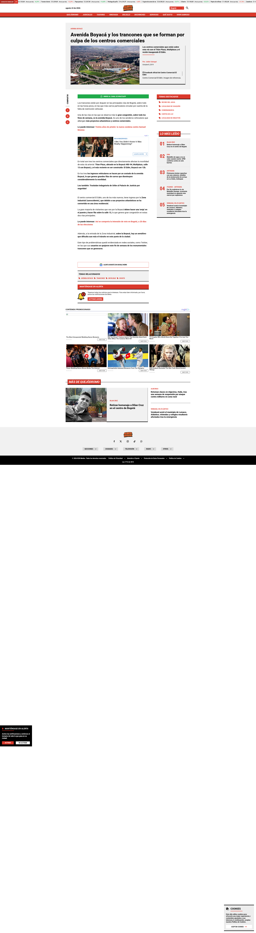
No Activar (23, 743)
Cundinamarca (168, 110)
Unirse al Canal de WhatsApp (115, 96)
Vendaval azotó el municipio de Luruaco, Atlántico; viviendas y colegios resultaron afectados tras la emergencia (177, 209)
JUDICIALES (87, 15)
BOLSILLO (126, 15)
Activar (8, 743)
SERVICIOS (154, 15)
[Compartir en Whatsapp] (68, 122)
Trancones (100, 278)
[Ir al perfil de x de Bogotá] (121, 441)
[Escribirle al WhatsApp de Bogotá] (141, 441)
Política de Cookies (239, 922)
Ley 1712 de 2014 (128, 462)
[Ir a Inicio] (128, 8)
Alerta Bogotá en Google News (115, 265)
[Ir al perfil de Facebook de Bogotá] (114, 441)
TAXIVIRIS (101, 15)
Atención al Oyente (133, 458)
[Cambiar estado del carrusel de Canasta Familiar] (16, 2)
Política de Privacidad (115, 458)
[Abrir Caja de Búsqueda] (187, 8)
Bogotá (122, 278)
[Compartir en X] (68, 116)
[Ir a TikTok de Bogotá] (134, 441)
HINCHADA (113, 15)
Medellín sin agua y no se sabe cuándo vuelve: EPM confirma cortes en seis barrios (176, 160)
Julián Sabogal (151, 62)
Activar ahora (95, 299)
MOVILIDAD (112, 278)
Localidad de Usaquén (171, 106)
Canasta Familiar (7, 2)
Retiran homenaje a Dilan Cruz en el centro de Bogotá (177, 145)
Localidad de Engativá (171, 118)
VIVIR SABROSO (183, 15)
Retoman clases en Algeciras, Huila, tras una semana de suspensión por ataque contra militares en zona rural (169, 394)
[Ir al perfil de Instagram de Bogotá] (128, 441)
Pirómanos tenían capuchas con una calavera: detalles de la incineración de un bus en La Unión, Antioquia (177, 176)
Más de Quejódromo (84, 382)
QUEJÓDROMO (72, 15)
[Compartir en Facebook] (68, 110)
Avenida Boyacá (87, 278)
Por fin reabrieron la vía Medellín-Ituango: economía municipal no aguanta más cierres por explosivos (177, 192)
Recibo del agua (168, 102)
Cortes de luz (167, 114)
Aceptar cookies (237, 927)
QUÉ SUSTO (167, 15)
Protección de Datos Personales (154, 458)
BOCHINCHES (139, 15)
